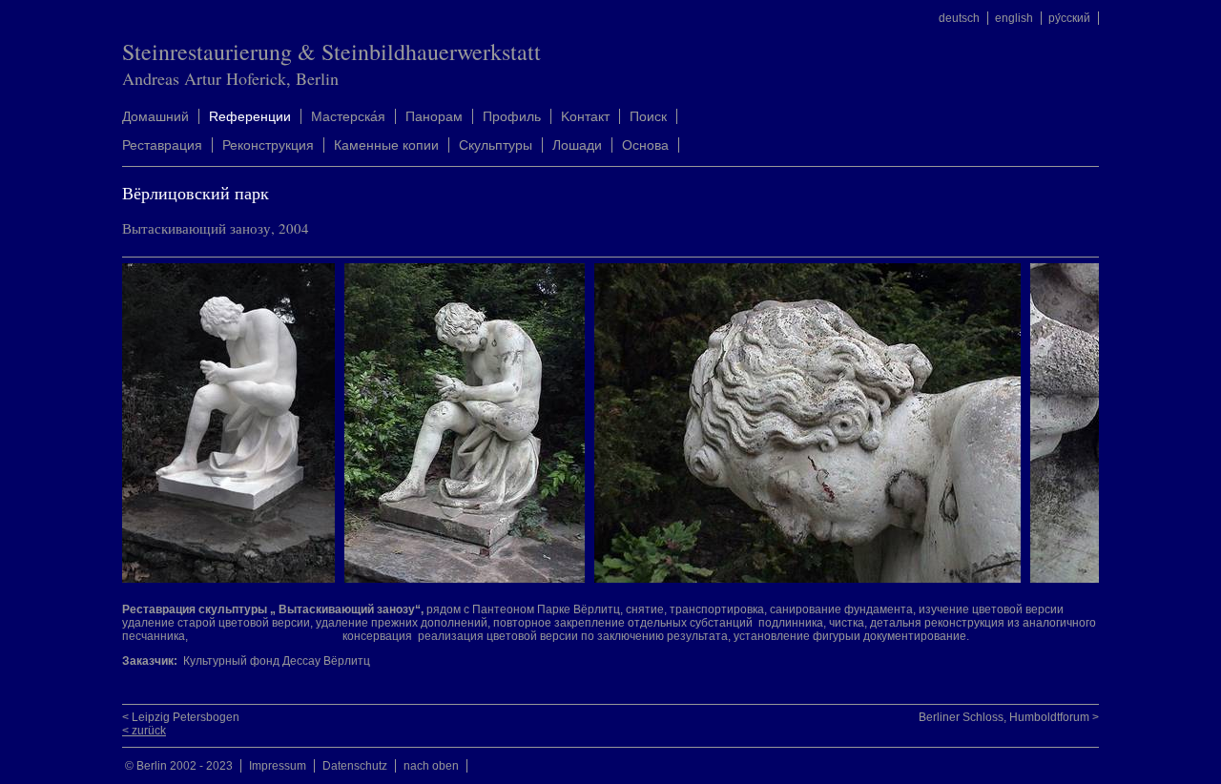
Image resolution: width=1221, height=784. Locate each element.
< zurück (144, 730)
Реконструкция (268, 145)
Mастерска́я (348, 116)
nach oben (431, 766)
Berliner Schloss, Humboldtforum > (1009, 717)
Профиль (512, 116)
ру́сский (1069, 18)
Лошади (577, 145)
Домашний (155, 116)
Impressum (277, 766)
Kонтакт (585, 116)
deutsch (959, 18)
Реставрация (162, 145)
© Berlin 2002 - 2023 (179, 766)
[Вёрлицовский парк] (233, 579)
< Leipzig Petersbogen (180, 717)
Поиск (648, 116)
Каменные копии (386, 145)
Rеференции (250, 116)
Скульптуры (495, 145)
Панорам (434, 116)
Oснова (645, 145)
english (1014, 18)
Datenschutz (354, 766)
